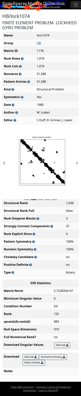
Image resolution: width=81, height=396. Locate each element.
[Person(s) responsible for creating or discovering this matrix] (16, 112)
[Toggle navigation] (75, 4)
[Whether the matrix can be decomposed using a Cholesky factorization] (35, 257)
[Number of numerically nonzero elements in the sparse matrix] (20, 74)
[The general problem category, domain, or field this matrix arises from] (12, 89)
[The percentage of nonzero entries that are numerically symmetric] (35, 249)
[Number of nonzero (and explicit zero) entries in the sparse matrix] (28, 81)
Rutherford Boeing (52, 357)
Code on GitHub (47, 390)
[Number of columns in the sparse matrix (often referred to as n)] (20, 66)
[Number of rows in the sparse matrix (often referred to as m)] (22, 58)
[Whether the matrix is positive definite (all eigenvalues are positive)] (30, 265)
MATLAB (61, 345)
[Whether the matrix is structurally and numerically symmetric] (22, 97)
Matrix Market (32, 362)
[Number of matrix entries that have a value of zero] (34, 234)
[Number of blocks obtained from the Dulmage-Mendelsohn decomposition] (38, 218)
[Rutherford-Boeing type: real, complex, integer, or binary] (12, 272)
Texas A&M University (22, 387)
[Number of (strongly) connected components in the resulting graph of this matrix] (51, 226)
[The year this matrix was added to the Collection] (13, 105)
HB (39, 43)
